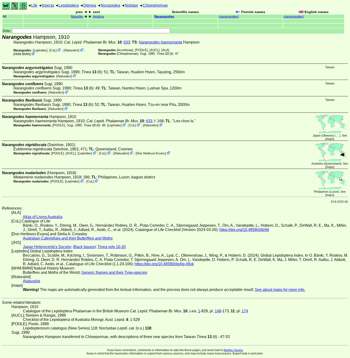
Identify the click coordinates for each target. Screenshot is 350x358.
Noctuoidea (110, 5)
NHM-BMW (22, 54)
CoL (53, 50)
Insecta (48, 5)
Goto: (7, 31)
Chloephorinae (155, 5)
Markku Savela (233, 350)
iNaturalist (71, 50)
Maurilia (77, 16)
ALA (165, 50)
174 (245, 311)
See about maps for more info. (280, 290)
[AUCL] (155, 50)
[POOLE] (141, 50)
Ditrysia (89, 5)
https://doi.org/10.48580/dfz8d (244, 230)
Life (34, 5)
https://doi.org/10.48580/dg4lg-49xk (164, 264)
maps (329, 139)
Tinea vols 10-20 (112, 247)
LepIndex (40, 50)
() (228, 16)
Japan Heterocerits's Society (47, 247)
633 (127, 42)
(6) (165, 53)
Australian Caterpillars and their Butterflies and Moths (68, 238)
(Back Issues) (84, 247)
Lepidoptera (69, 5)
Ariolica (98, 16)
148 (218, 311)
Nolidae (131, 5)
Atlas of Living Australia (42, 217)
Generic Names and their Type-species (114, 272)
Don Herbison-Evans (151, 153)
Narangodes (164, 16)
